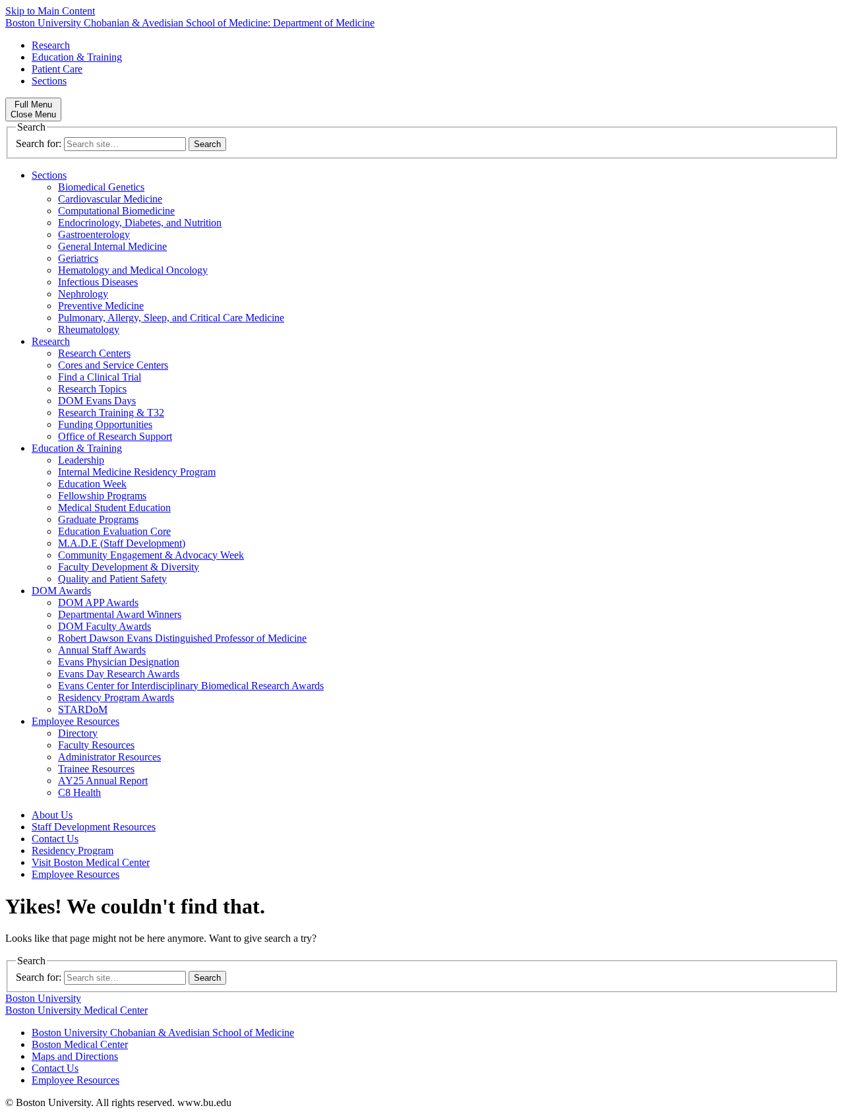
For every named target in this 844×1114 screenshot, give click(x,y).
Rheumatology (88, 329)
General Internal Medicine (112, 246)
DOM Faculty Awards (104, 626)
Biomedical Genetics (101, 187)
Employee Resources (75, 721)
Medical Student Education (114, 507)
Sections (49, 80)
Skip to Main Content (50, 10)
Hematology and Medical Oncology (133, 270)
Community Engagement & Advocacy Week (151, 555)
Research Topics (92, 388)
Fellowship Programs (102, 495)
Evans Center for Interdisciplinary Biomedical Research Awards (191, 685)
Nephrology (83, 293)
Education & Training (77, 57)
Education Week (92, 483)
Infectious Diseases (98, 282)
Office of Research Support (115, 436)
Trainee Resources (96, 768)
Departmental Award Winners (119, 614)
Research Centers (94, 353)
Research (51, 45)
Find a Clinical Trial (99, 377)
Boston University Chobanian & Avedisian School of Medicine (163, 1032)
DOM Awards (61, 590)
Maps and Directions (75, 1056)
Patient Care (57, 69)
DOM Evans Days (97, 400)
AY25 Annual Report (103, 780)
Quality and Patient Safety (112, 578)
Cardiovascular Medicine (110, 198)
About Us (52, 814)
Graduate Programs (98, 519)
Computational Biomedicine (116, 210)
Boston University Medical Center (76, 1010)
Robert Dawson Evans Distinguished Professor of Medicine (182, 638)
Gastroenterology (94, 234)
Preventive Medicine (101, 305)
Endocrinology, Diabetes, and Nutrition (140, 222)
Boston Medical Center (80, 1044)
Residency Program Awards (116, 697)
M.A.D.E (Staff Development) (121, 543)
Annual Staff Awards (102, 650)
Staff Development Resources (94, 826)
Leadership (81, 460)
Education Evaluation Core (114, 531)
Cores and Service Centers (113, 365)
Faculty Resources (96, 745)
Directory (78, 733)
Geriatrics (78, 258)
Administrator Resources (109, 756)
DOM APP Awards (98, 602)
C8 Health (79, 792)
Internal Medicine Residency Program (137, 472)
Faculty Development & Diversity (128, 566)
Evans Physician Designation (118, 661)
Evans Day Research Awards (118, 673)
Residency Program (72, 850)
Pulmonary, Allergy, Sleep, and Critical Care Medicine (171, 317)
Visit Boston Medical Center (91, 862)
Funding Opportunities (105, 424)
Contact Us (55, 838)
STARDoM (82, 709)
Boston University (43, 998)
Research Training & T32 (111, 412)
